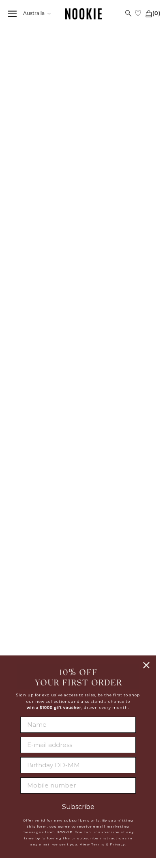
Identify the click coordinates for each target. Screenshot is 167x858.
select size (83, 262)
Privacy (117, 844)
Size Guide (20, 425)
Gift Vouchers (46, 554)
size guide (146, 201)
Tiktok (121, 627)
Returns (45, 534)
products (39, 43)
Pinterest (121, 617)
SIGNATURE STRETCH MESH (48, 133)
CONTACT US (46, 598)
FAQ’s (79, 425)
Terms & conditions (121, 535)
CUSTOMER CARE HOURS (46, 616)
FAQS (46, 495)
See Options (63, 117)
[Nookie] (83, 14)
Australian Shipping (46, 506)
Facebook (121, 587)
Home (16, 43)
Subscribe (78, 807)
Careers (121, 515)
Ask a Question (142, 425)
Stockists (121, 506)
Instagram (121, 607)
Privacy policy (121, 525)
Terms (98, 844)
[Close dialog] (146, 665)
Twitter (121, 597)
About (121, 495)
